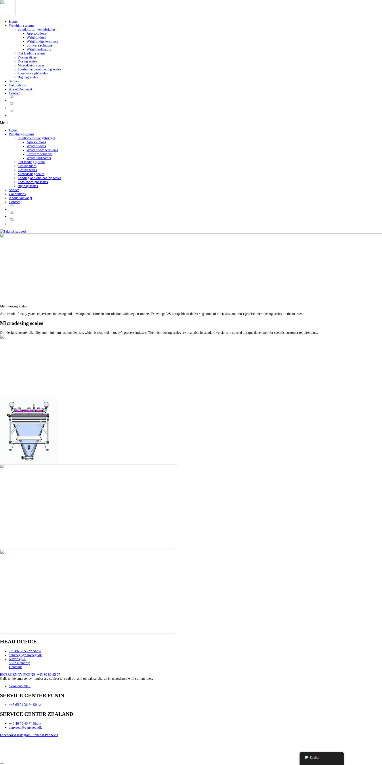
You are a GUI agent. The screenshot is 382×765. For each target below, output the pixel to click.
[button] (191, 123)
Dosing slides (27, 57)
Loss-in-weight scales (33, 73)
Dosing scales (27, 61)
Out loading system (31, 53)
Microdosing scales (31, 65)
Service (14, 81)
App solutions (36, 33)
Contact (14, 93)
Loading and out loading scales (39, 69)
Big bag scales (28, 77)
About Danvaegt (20, 89)
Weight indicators (39, 49)
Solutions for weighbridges (36, 29)
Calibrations (17, 85)
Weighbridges (36, 37)
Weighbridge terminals (42, 41)
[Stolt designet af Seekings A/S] (2, 763)
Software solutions (39, 45)
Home (13, 21)
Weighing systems (21, 25)
